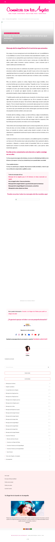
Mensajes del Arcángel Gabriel (12, 416)
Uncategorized (9, 459)
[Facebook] (16, 335)
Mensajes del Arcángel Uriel (12, 429)
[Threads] (22, 335)
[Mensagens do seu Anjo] (31, 529)
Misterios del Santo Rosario (12, 438)
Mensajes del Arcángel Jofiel (12, 419)
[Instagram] (19, 335)
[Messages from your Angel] (26, 529)
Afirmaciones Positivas (10, 383)
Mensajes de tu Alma (10, 406)
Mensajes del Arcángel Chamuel (12, 412)
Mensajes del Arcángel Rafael (11, 33)
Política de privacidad (9, 482)
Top (28, 539)
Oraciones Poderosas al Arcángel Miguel (15, 445)
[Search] (49, 2)
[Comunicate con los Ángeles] (27, 11)
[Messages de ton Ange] (29, 529)
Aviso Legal (7, 475)
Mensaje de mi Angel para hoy (12, 393)
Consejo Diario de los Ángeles (12, 390)
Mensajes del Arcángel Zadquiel (12, 432)
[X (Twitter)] (26, 335)
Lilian (6, 40)
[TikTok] (38, 335)
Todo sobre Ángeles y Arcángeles (13, 456)
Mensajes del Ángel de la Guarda (13, 409)
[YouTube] (36, 335)
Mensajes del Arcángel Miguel (12, 422)
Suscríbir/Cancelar (8, 488)
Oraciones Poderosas (10, 435)
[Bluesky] (29, 335)
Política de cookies (8, 485)
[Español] (24, 529)
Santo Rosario (10, 452)
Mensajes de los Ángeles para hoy (13, 399)
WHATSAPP (44, 339)
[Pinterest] (32, 335)
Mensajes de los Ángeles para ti (12, 403)
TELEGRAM (36, 339)
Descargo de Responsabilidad (10, 478)
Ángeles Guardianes (10, 386)
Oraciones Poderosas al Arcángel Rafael (15, 448)
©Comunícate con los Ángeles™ (19, 535)
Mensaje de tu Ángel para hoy (12, 396)
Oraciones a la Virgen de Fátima (13, 442)
